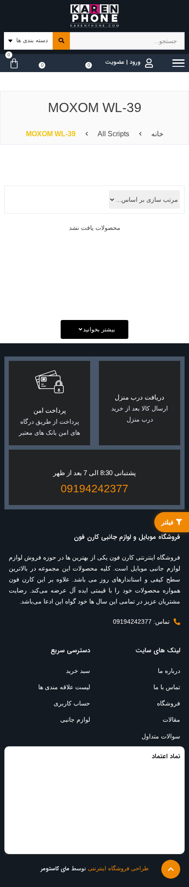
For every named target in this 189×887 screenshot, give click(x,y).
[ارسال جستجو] (61, 41)
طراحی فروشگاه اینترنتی (118, 868)
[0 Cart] (11, 63)
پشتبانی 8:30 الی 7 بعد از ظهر (94, 472)
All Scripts (113, 134)
